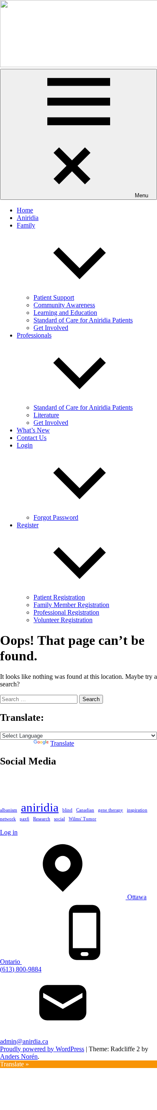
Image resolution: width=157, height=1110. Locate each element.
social (59, 819)
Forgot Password (55, 517)
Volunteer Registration (63, 619)
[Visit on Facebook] (20, 784)
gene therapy (110, 810)
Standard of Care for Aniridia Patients (83, 320)
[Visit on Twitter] (5, 784)
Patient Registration (59, 597)
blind (67, 810)
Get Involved (50, 327)
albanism (8, 810)
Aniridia (28, 217)
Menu (141, 195)
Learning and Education (65, 312)
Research (41, 819)
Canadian (85, 810)
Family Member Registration (71, 604)
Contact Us (31, 437)
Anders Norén (19, 1056)
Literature (46, 415)
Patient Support (53, 297)
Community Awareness (64, 305)
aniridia (40, 807)
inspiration (137, 810)
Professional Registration (66, 612)
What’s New (33, 430)
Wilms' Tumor (82, 819)
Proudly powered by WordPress (42, 1048)
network (8, 819)
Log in (9, 832)
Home (25, 210)
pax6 (24, 819)
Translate (62, 743)
